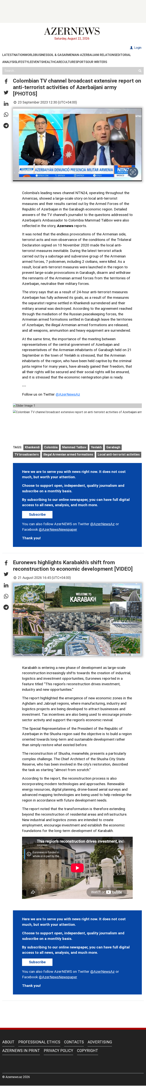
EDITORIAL (123, 55)
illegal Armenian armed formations (68, 454)
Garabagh (113, 447)
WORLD (30, 55)
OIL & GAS (56, 55)
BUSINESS (42, 55)
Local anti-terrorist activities (119, 454)
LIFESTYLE (24, 62)
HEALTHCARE (52, 62)
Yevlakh (96, 447)
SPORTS (81, 62)
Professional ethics (39, 1042)
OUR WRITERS (97, 62)
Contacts (74, 1042)
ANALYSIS (9, 62)
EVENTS (37, 62)
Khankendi (32, 447)
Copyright (87, 1050)
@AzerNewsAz (68, 394)
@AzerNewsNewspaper (58, 529)
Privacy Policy (58, 1050)
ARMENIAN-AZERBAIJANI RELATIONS (89, 55)
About (8, 1042)
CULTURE (68, 62)
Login (137, 47)
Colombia (51, 447)
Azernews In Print (21, 1050)
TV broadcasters (26, 454)
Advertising (100, 1042)
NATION (19, 55)
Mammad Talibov (74, 447)
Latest (8, 55)
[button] (6, 82)
